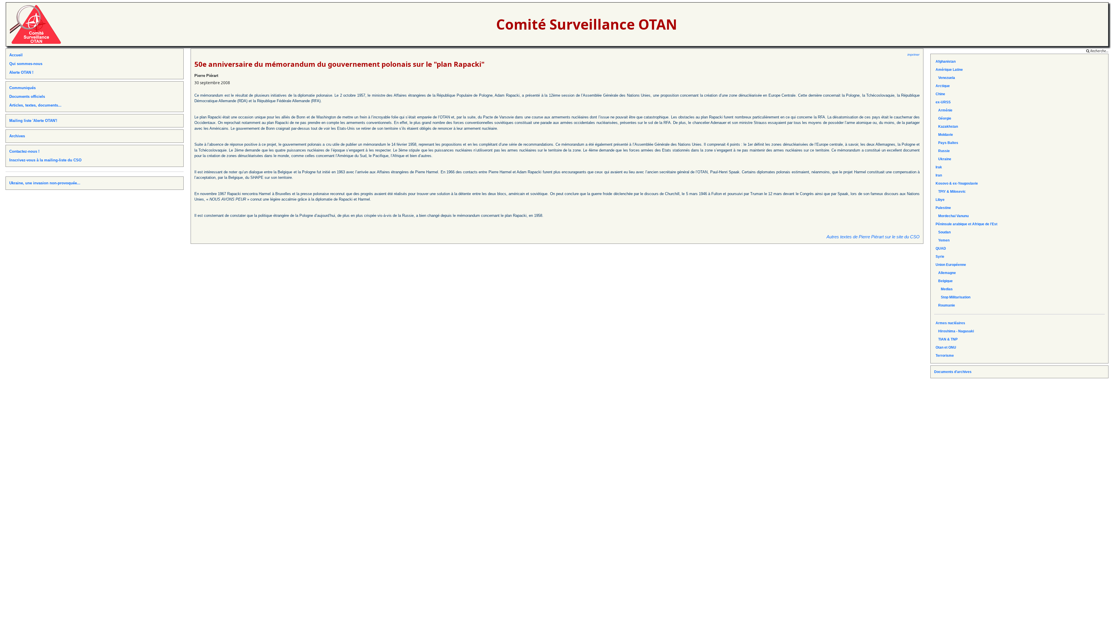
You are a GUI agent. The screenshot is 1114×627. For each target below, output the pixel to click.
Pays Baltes (947, 143)
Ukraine (943, 159)
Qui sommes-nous (25, 64)
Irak (939, 167)
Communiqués (22, 88)
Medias (944, 289)
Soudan (943, 232)
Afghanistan (946, 62)
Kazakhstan (947, 127)
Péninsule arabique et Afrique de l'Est (966, 224)
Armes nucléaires (950, 323)
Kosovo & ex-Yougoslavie (957, 183)
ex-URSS (943, 102)
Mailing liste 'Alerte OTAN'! (33, 120)
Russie (943, 151)
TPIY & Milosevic (951, 192)
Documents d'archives (953, 372)
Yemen (943, 240)
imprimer (913, 54)
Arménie (944, 110)
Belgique (944, 281)
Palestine (943, 208)
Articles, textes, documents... (35, 105)
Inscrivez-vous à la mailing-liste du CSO (45, 160)
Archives (17, 136)
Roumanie (945, 305)
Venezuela (945, 78)
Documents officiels (27, 96)
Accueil (16, 55)
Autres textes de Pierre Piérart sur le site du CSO (873, 237)
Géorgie (943, 118)
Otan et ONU (946, 347)
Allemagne (946, 273)
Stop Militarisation (953, 297)
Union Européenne (951, 265)
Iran (939, 175)
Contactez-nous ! (24, 151)
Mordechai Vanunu (952, 216)
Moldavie (944, 135)
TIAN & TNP (947, 339)
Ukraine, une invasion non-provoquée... (44, 183)
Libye (940, 200)
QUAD (941, 248)
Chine (940, 94)
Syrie (940, 257)
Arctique (943, 86)
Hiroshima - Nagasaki (955, 331)
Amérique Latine (949, 70)
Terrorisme (945, 356)
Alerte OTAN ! (21, 72)
